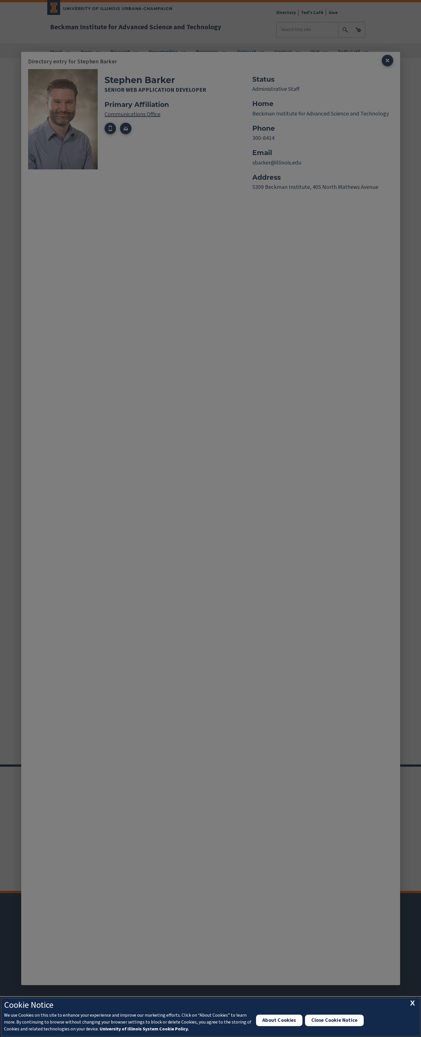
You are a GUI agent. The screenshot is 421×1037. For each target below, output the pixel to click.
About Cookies (279, 1020)
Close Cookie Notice (334, 1020)
